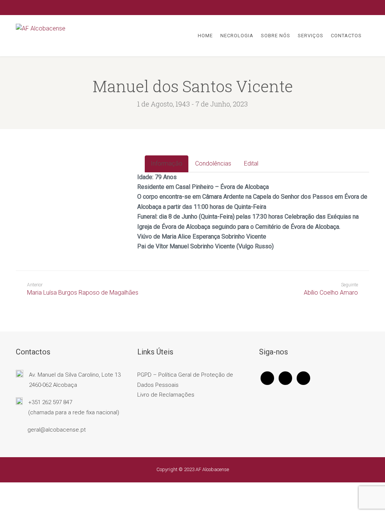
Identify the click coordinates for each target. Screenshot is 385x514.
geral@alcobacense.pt (56, 429)
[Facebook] (267, 377)
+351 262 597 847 (50, 402)
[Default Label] (303, 377)
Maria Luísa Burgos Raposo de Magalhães (82, 289)
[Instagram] (285, 377)
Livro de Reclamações (165, 394)
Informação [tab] (166, 163)
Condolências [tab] (213, 163)
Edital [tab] (251, 163)
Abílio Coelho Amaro (331, 292)
